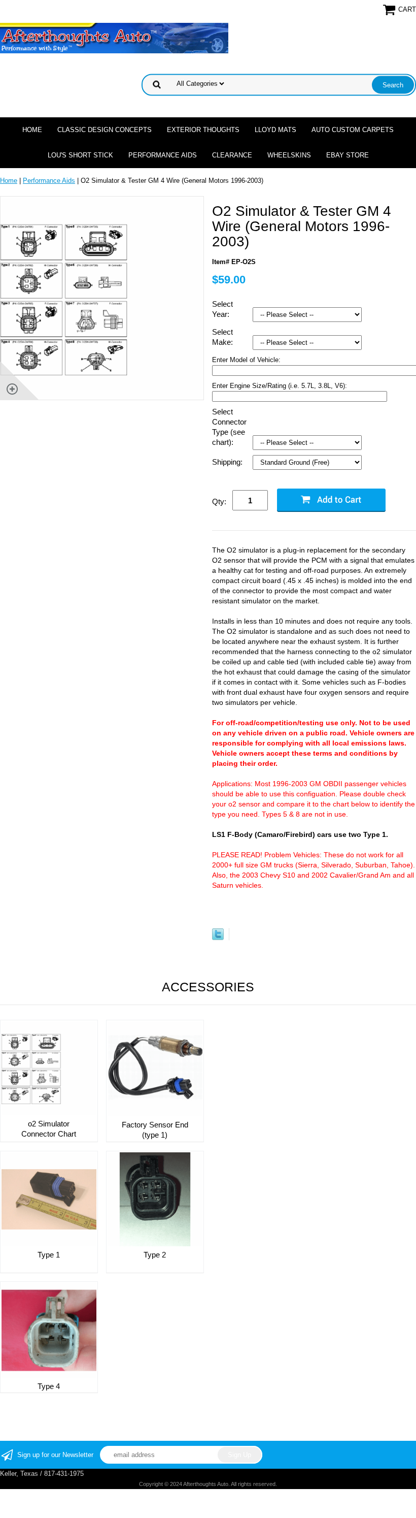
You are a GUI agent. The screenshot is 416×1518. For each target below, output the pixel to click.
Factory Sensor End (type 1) (155, 1129)
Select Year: (222, 309)
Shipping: (228, 462)
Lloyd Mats (275, 130)
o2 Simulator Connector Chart (48, 1128)
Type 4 (49, 1386)
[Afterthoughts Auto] (114, 37)
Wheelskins (289, 155)
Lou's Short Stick (80, 155)
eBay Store (347, 155)
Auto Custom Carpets (352, 130)
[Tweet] (218, 938)
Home (32, 130)
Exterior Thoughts (203, 130)
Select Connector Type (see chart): (229, 426)
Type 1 (49, 1254)
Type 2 (155, 1254)
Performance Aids (162, 155)
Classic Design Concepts (104, 130)
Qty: (219, 501)
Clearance (232, 155)
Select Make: (223, 337)
